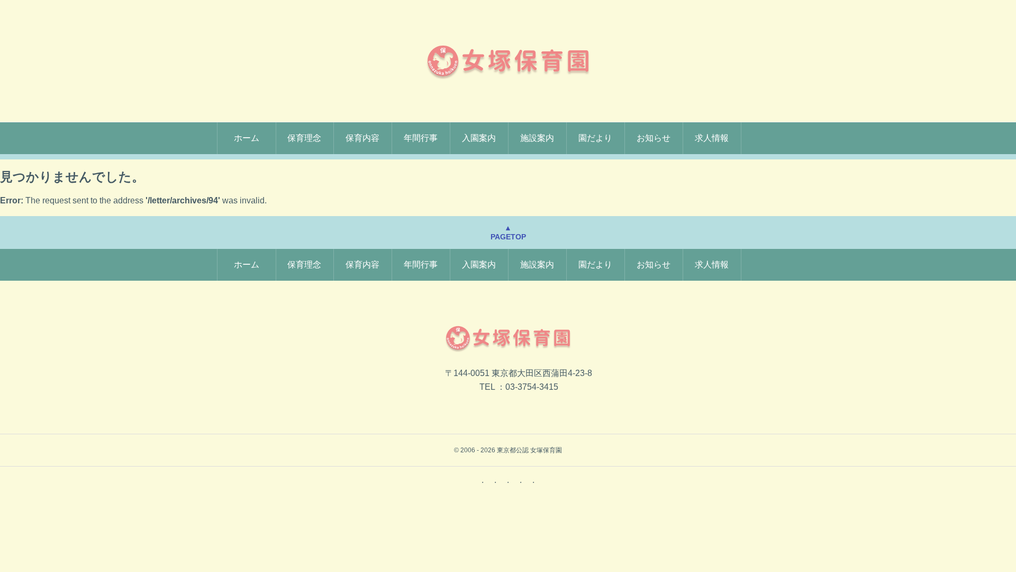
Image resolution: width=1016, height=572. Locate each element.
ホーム (246, 137)
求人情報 (712, 137)
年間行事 (421, 137)
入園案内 (479, 137)
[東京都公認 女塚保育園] (507, 60)
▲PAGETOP (508, 232)
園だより (595, 137)
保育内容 (362, 137)
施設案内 (537, 137)
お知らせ (653, 137)
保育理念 (304, 137)
